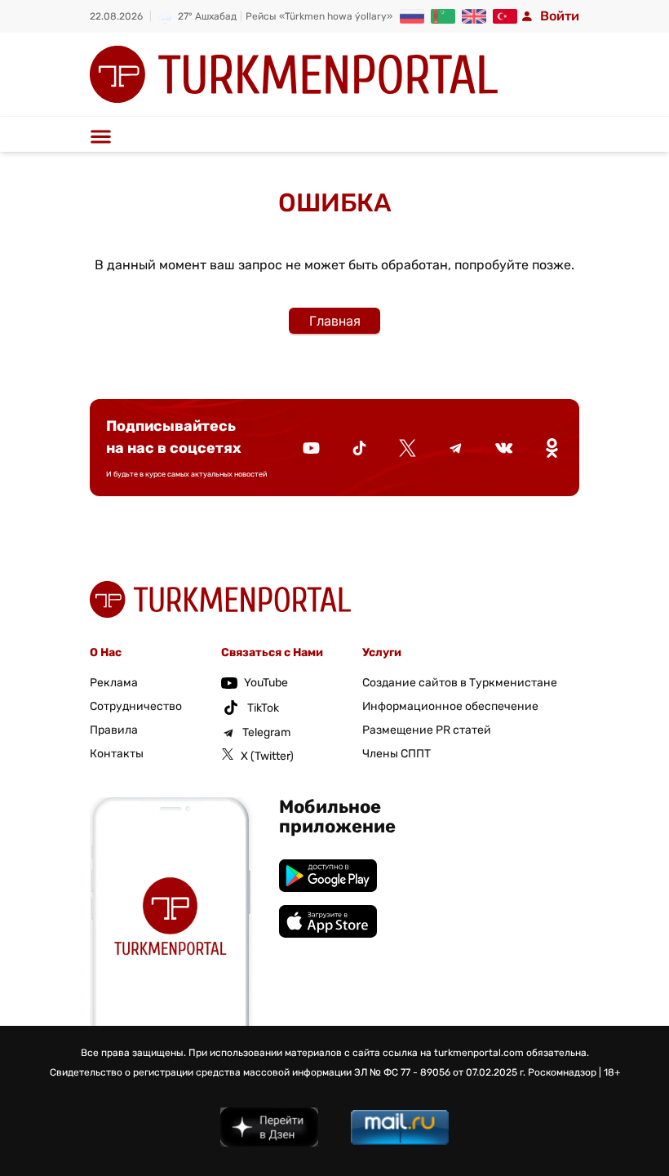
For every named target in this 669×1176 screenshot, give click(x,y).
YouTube (266, 683)
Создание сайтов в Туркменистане (459, 683)
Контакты (117, 754)
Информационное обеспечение (450, 706)
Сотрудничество (136, 706)
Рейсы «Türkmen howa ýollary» (319, 16)
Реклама (114, 683)
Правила (114, 730)
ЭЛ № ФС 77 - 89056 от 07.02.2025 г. (439, 1072)
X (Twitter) (267, 756)
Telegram (266, 732)
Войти (559, 16)
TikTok (263, 708)
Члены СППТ (396, 754)
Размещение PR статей (426, 730)
